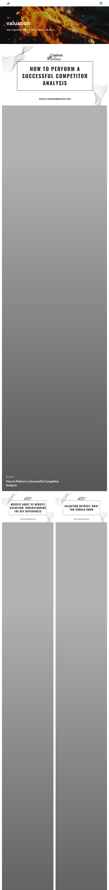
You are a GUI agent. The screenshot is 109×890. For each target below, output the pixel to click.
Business (10, 477)
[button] (101, 3)
